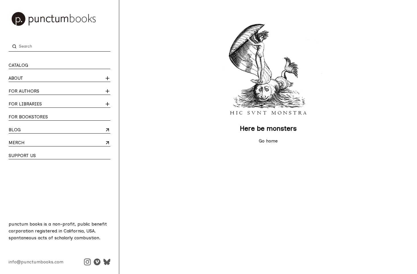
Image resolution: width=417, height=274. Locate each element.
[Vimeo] (97, 262)
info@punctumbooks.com (36, 262)
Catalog (18, 65)
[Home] (59, 19)
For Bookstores (28, 117)
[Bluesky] (106, 262)
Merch (31, 143)
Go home (268, 141)
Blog (31, 130)
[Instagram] (87, 262)
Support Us (22, 155)
